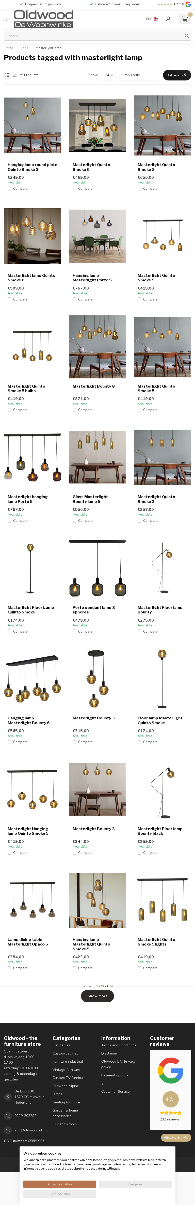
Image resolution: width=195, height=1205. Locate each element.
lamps (57, 1094)
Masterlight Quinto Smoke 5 (156, 277)
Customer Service (115, 1091)
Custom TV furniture (69, 1077)
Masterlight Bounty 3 (94, 718)
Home (8, 48)
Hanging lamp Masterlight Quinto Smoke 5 (91, 944)
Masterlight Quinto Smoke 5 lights (156, 942)
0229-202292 (25, 1115)
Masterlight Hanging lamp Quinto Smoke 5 (28, 831)
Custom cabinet (65, 1053)
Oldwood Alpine (66, 1086)
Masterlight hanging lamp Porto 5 (28, 499)
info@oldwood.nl (28, 1130)
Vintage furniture (66, 1069)
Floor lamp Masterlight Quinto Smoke (160, 720)
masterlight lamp (48, 48)
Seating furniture (66, 1102)
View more (172, 1137)
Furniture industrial (68, 1061)
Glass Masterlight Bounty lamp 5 (90, 499)
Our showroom (65, 1124)
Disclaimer (109, 1053)
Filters (174, 75)
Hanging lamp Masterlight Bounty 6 (29, 720)
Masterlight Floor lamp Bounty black (160, 831)
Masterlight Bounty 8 (94, 386)
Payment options (114, 1075)
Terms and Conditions (118, 1045)
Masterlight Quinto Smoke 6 (91, 167)
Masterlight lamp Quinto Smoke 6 (31, 277)
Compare (20, 188)
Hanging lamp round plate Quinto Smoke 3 (32, 167)
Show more (97, 996)
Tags (24, 48)
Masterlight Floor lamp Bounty (160, 609)
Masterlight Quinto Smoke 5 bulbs (26, 388)
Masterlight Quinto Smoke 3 (156, 499)
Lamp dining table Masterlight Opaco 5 (28, 942)
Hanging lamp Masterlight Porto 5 (92, 277)
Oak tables (61, 1045)
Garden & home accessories (65, 1113)
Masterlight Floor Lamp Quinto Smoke (31, 609)
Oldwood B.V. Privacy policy (118, 1064)
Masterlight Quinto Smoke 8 (156, 167)
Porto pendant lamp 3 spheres (94, 609)
